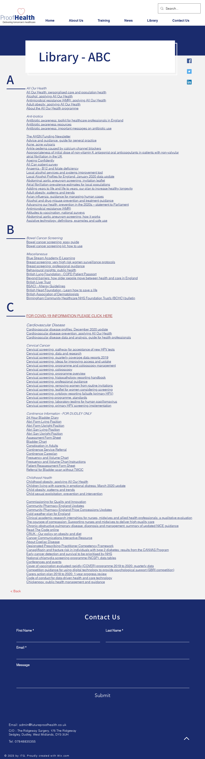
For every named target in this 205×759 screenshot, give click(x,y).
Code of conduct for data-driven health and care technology (69, 578)
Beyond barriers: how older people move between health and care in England (82, 278)
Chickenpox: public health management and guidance (65, 582)
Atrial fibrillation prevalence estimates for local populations (68, 184)
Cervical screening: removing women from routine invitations (69, 385)
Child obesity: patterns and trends (50, 490)
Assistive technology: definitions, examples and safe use (66, 220)
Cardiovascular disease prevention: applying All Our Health (69, 333)
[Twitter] (189, 71)
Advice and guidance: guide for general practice (61, 140)
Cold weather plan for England (48, 514)
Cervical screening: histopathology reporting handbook (66, 377)
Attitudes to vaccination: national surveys (55, 212)
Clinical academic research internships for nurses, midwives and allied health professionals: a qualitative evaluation (109, 518)
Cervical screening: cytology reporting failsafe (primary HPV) (69, 393)
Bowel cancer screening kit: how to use (54, 246)
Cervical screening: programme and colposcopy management (71, 365)
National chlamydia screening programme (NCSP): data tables (71, 558)
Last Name (113, 630)
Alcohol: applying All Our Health (49, 96)
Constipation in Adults (42, 446)
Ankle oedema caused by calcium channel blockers (63, 148)
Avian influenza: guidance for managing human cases (65, 196)
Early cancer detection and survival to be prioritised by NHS (69, 554)
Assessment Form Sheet (43, 438)
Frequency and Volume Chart (47, 458)
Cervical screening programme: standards (56, 397)
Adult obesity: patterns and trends (50, 192)
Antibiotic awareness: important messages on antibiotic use (69, 128)
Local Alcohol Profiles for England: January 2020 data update (70, 176)
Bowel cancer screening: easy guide (52, 242)
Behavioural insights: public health (51, 270)
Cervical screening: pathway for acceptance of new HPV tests (70, 349)
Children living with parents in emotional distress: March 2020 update (76, 486)
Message (23, 664)
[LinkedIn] (189, 82)
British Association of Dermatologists (52, 294)
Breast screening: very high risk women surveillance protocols (70, 262)
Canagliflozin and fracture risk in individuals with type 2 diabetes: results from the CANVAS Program (97, 550)
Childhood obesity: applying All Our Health (57, 482)
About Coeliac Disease (43, 542)
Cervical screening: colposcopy (49, 369)
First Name (24, 630)
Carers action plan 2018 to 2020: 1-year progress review (66, 574)
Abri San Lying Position (43, 430)
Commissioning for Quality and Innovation (56, 502)
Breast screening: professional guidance (55, 266)
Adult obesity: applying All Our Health (53, 104)
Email (20, 647)
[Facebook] (189, 61)
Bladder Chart (36, 442)
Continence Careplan (41, 454)
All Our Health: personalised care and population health (66, 92)
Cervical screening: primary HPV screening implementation (68, 405)
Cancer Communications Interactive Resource (59, 538)
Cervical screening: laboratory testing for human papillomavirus (71, 401)
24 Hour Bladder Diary (42, 417)
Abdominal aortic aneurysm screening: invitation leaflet (65, 180)
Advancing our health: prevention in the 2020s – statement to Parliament (77, 204)
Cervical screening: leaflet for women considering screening (69, 389)
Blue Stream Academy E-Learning (50, 258)
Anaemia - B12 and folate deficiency (52, 168)
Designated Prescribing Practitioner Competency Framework (70, 546)
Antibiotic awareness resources (48, 124)
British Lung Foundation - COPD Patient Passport (61, 274)
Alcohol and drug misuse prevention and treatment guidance (70, 200)
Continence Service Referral (46, 450)
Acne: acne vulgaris (40, 144)
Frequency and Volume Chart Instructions (56, 462)
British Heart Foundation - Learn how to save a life (61, 290)
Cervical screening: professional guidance (56, 381)
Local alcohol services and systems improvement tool (64, 172)
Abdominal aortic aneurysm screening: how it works (63, 216)
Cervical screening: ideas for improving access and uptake (68, 361)
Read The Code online (42, 530)
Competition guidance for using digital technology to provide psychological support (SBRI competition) (100, 570)
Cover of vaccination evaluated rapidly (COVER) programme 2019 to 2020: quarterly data (90, 566)
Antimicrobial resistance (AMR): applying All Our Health (66, 100)
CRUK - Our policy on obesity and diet (53, 534)
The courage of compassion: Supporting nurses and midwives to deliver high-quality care (90, 522)
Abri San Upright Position (44, 434)
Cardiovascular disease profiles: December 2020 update (67, 329)
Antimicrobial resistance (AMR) (48, 208)
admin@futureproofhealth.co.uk (42, 725)
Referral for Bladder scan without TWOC (54, 470)
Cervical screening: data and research (53, 353)
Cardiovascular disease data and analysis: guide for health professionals (78, 337)
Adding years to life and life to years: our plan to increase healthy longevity (79, 188)
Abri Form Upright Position (45, 425)
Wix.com (63, 755)
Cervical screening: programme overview (55, 373)
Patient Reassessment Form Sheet (50, 466)
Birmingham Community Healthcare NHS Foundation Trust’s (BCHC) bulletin (80, 298)
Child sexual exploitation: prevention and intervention (64, 494)
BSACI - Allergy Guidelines (45, 286)
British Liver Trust (38, 282)
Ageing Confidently (40, 160)
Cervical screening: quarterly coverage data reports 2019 (67, 357)
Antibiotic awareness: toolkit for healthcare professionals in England (74, 120)
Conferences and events (43, 562)
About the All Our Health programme (52, 108)
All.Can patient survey (42, 164)
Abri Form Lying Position (43, 421)
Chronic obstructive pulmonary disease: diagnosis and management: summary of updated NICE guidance (102, 526)
